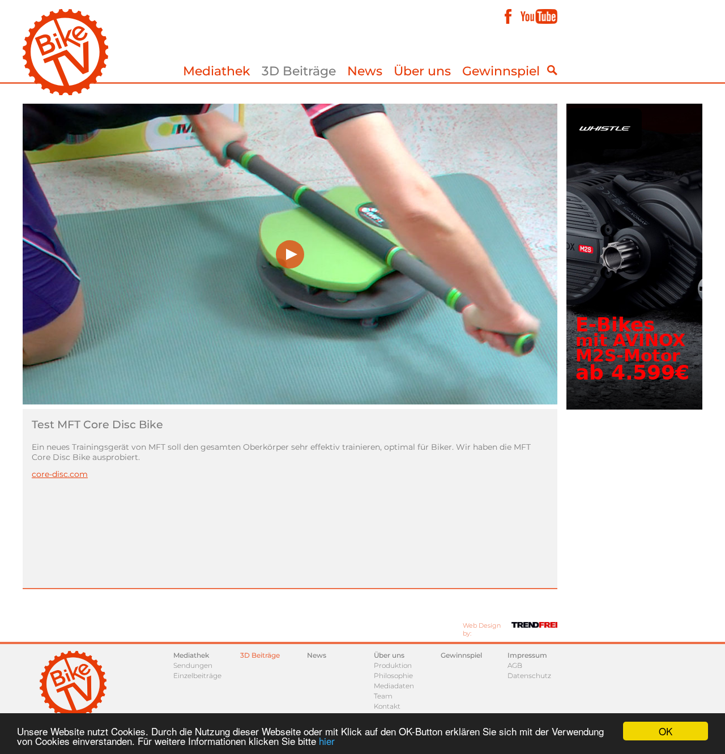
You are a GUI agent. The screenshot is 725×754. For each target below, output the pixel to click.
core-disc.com (60, 474)
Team (383, 696)
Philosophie (393, 675)
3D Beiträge (299, 71)
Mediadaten (394, 685)
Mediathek (216, 71)
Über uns (422, 71)
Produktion (393, 665)
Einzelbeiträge (197, 675)
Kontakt (387, 706)
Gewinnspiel (501, 71)
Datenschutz (529, 675)
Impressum (527, 655)
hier (327, 741)
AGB (515, 665)
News (364, 71)
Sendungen (192, 665)
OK (665, 731)
